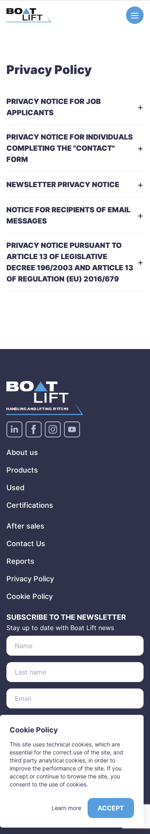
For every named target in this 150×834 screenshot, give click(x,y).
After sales (25, 526)
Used (15, 487)
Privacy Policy (30, 579)
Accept (111, 808)
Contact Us (25, 543)
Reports (20, 561)
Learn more (66, 807)
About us (22, 452)
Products (22, 470)
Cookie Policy (29, 596)
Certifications (29, 505)
